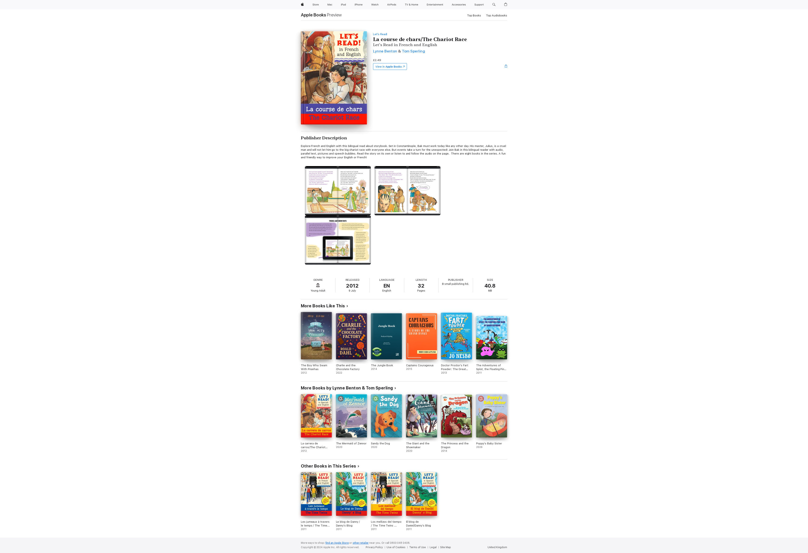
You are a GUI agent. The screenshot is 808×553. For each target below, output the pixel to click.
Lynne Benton (385, 51)
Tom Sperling (413, 51)
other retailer (361, 542)
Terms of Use (417, 547)
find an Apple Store (337, 542)
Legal (433, 547)
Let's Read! (380, 34)
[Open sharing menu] (506, 66)
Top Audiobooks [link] (496, 15)
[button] (494, 4)
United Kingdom (497, 547)
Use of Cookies (396, 547)
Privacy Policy (374, 547)
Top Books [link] (474, 15)
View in (388, 66)
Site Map (445, 547)
